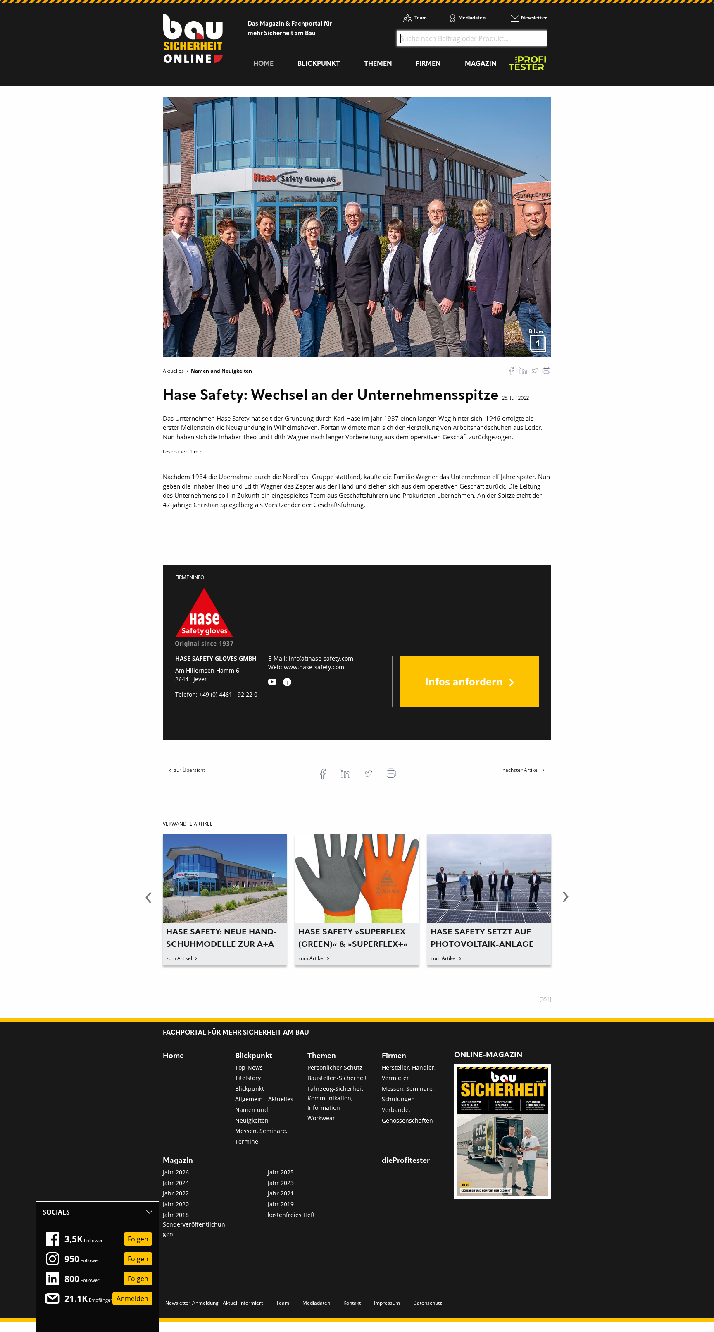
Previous (148, 901)
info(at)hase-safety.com (321, 658)
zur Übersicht (189, 770)
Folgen (138, 1238)
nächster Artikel (521, 770)
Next (565, 901)
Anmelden (132, 1298)
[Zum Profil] (287, 682)
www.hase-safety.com (314, 667)
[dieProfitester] (527, 65)
